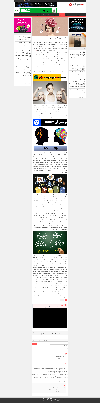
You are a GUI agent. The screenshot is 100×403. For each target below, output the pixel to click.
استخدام (68, 0)
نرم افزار (38, 15)
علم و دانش (62, 15)
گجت (43, 15)
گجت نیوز (35, 50)
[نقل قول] (43, 340)
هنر (34, 15)
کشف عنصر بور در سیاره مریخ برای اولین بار (58, 333)
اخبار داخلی (25, 15)
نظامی (30, 15)
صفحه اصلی (83, 15)
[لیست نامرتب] (41, 340)
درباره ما (84, 0)
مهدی (59, 387)
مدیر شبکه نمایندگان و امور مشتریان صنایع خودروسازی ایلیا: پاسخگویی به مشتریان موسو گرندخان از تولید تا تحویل (23, 59)
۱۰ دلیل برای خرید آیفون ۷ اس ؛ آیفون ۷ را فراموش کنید (42, 333)
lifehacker (62, 300)
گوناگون (47, 15)
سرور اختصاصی (51, 400)
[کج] (35, 340)
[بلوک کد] (45, 340)
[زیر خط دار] (36, 340)
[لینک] (46, 340)
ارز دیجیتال (20, 15)
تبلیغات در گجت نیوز (74, 0)
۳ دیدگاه (65, 39)
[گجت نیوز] (76, 6)
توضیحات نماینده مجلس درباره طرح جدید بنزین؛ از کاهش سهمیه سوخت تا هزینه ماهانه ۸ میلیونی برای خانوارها (77, 65)
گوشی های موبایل (76, 15)
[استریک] (38, 340)
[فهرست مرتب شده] (40, 340)
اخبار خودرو (68, 15)
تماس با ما (80, 0)
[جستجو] (15, 1)
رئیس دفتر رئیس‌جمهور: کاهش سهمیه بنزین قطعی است (77, 81)
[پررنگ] (33, 340)
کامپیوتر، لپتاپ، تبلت (54, 15)
